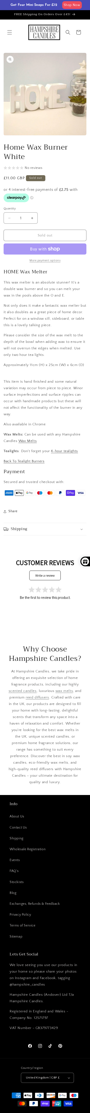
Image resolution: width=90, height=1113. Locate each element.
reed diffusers (37, 697)
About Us (17, 816)
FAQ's (14, 871)
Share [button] (13, 511)
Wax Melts (27, 441)
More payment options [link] (45, 260)
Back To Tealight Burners (24, 461)
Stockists (17, 882)
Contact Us (18, 828)
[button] (9, 32)
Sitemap (16, 937)
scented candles (23, 691)
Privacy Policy (20, 915)
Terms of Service (23, 925)
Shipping (17, 838)
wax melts (64, 691)
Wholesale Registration (28, 849)
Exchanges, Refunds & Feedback (35, 904)
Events (15, 860)
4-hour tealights (64, 451)
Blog (13, 893)
